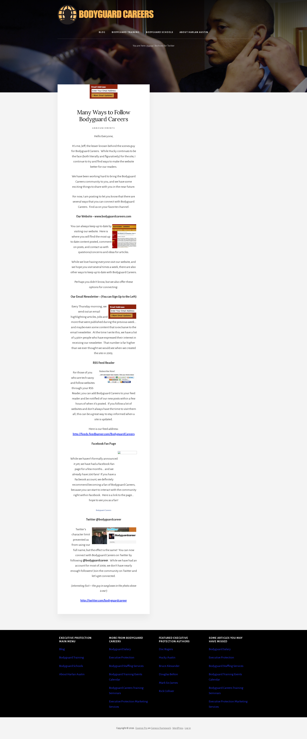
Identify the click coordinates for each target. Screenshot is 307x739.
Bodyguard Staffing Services (126, 666)
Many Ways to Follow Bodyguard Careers (103, 116)
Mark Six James (168, 682)
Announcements (103, 128)
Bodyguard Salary (120, 649)
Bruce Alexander (169, 666)
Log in (188, 728)
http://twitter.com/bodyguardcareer (103, 600)
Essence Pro (141, 728)
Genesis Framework (161, 728)
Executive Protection (121, 657)
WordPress (177, 728)
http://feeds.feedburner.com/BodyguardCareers (104, 434)
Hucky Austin (167, 657)
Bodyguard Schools (71, 666)
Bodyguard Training (71, 657)
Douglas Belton (168, 674)
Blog (62, 649)
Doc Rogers (166, 649)
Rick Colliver (166, 691)
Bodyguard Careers (103, 510)
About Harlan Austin (72, 674)
